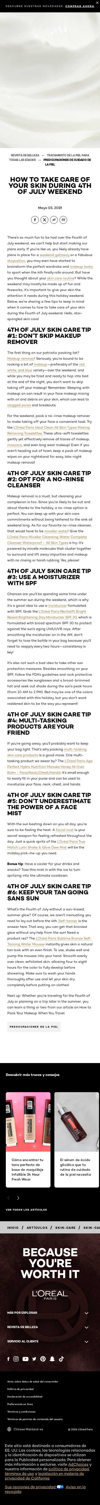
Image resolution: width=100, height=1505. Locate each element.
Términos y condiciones (21, 1411)
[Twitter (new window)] (34, 1359)
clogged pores (19, 405)
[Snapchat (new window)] (52, 1359)
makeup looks (81, 266)
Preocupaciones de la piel (34, 1026)
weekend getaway (54, 255)
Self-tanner (67, 921)
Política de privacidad (20, 1389)
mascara (14, 445)
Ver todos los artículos (26, 1209)
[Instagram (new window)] (16, 1359)
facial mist (65, 830)
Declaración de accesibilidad (24, 1396)
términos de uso (19, 1473)
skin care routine (60, 278)
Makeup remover (20, 358)
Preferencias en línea (20, 1404)
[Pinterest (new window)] (43, 1359)
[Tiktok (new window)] (61, 1359)
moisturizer (57, 605)
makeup (40, 364)
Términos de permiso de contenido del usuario (35, 1419)
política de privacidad (69, 1469)
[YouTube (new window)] (25, 1359)
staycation (16, 261)
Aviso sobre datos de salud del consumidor (32, 1381)
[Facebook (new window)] (8, 1359)
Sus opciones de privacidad (31, 1487)
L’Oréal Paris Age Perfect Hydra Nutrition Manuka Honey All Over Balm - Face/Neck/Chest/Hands (49, 766)
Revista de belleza (25, 155)
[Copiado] (54, 220)
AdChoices (78, 1464)
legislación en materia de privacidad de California (44, 1475)
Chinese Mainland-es (28, 1429)
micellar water (56, 531)
